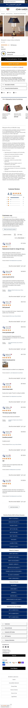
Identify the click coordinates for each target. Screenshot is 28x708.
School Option (11, 52)
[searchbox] (8, 235)
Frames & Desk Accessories (13, 571)
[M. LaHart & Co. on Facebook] (5, 647)
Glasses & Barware (13, 574)
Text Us (14, 655)
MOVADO (13, 592)
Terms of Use (14, 693)
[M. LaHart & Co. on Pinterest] (8, 647)
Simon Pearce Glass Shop (13, 599)
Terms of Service (14, 689)
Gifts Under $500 (14, 617)
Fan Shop (13, 539)
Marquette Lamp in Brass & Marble (20, 13)
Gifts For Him (14, 529)
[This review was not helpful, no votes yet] (24, 266)
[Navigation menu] (1, 1)
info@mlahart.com (6, 652)
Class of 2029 (14, 546)
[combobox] (14, 1)
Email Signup (14, 668)
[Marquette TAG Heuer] (7, 9)
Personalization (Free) (14, 59)
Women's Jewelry (14, 564)
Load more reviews (14, 507)
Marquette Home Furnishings (14, 99)
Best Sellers (13, 536)
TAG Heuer (14, 585)
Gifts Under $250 (14, 613)
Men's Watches (13, 553)
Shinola (13, 603)
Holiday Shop (13, 525)
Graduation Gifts (14, 522)
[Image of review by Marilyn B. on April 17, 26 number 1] (5, 364)
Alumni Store (14, 543)
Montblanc (13, 596)
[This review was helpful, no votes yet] (21, 266)
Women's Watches (13, 557)
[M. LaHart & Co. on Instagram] (3, 647)
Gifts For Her (14, 532)
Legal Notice (14, 696)
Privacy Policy (14, 686)
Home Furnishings (9, 13)
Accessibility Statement (14, 682)
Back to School (13, 518)
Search (14, 679)
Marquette (3, 13)
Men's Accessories (13, 560)
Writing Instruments (13, 567)
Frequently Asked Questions (11, 88)
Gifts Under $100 (13, 610)
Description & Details (9, 84)
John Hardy (13, 589)
